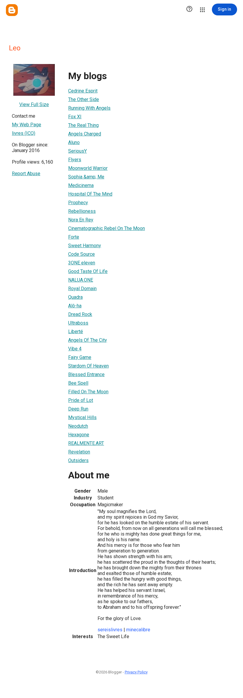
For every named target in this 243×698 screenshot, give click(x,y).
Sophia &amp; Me (86, 177)
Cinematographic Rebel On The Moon (106, 228)
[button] (189, 9)
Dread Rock (80, 314)
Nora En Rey (80, 220)
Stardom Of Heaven (88, 366)
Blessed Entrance (86, 374)
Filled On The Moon (88, 391)
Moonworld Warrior (88, 168)
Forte (73, 237)
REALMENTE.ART (86, 443)
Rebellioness (82, 211)
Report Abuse (26, 173)
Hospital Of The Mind (90, 194)
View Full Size (34, 104)
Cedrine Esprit (82, 91)
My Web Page (26, 124)
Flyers (74, 159)
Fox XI (74, 116)
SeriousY (77, 151)
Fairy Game (79, 357)
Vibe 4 (74, 349)
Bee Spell (78, 383)
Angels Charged (84, 134)
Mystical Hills (82, 417)
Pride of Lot (80, 400)
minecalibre (138, 629)
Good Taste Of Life (88, 271)
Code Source (81, 254)
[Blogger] (12, 10)
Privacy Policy (136, 672)
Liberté (75, 331)
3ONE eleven (81, 263)
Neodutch (78, 426)
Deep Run (78, 409)
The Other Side (83, 99)
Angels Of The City (87, 340)
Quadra (75, 297)
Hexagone (78, 434)
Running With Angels (89, 108)
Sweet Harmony (84, 245)
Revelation (79, 452)
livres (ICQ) (23, 133)
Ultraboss (78, 323)
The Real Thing (83, 125)
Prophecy (78, 202)
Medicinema (81, 185)
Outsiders (78, 460)
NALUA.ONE (80, 280)
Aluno (74, 142)
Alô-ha (74, 306)
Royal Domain (82, 288)
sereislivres (109, 629)
